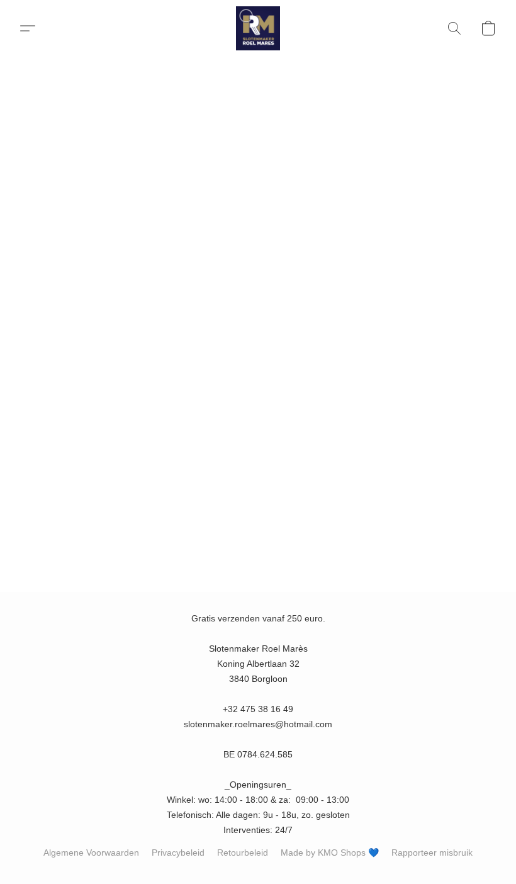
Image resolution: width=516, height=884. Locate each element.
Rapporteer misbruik (432, 852)
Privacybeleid (178, 852)
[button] (258, 28)
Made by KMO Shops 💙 (330, 852)
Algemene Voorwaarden (91, 852)
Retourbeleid (242, 852)
